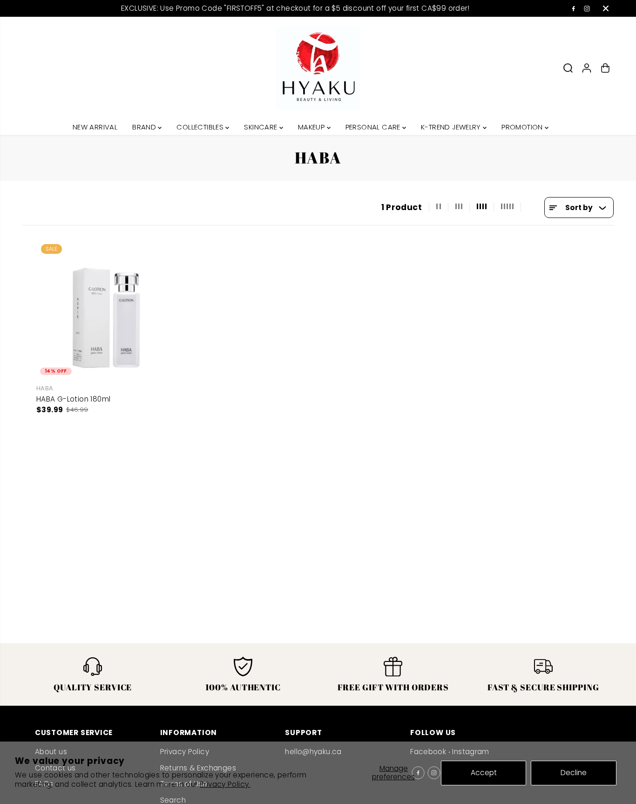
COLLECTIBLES (200, 127)
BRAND (145, 127)
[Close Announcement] (606, 8)
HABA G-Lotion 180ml (73, 399)
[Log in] (586, 68)
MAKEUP (312, 127)
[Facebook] (573, 8)
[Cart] (605, 68)
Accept (484, 772)
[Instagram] (587, 8)
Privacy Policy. (225, 784)
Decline (574, 772)
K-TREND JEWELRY (452, 127)
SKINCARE (261, 127)
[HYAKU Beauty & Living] (318, 68)
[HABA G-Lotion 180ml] (106, 309)
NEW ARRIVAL (95, 127)
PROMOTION (523, 127)
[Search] (568, 68)
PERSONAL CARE (373, 127)
